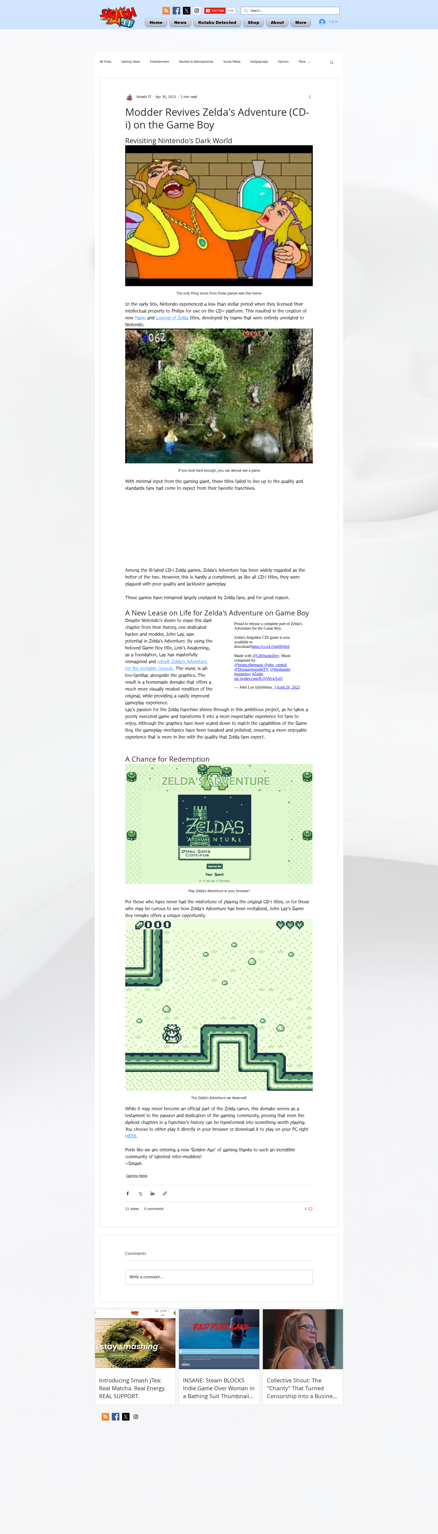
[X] (186, 10)
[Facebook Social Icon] (176, 10)
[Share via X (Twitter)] (140, 1193)
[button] (331, 62)
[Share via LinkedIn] (152, 1193)
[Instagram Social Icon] (196, 10)
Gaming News (130, 61)
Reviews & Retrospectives (196, 61)
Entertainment (159, 61)
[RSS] (166, 10)
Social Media (231, 61)
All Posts (105, 61)
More (302, 61)
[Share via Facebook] (127, 1193)
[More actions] (310, 97)
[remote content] (219, 529)
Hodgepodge (259, 61)
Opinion (283, 61)
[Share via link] (164, 1193)
